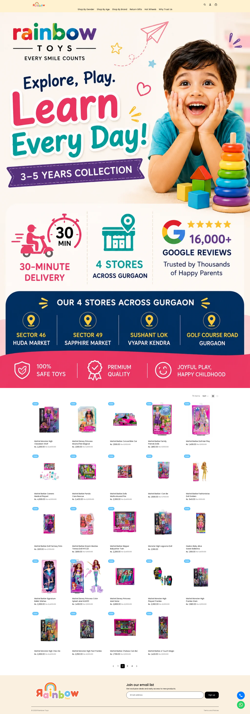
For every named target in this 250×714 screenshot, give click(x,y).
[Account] (210, 4)
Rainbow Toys (43, 710)
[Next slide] (101, 471)
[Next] (136, 666)
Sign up (211, 695)
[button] (206, 396)
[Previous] (113, 666)
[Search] (205, 4)
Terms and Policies (211, 710)
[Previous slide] (73, 471)
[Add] (63, 433)
